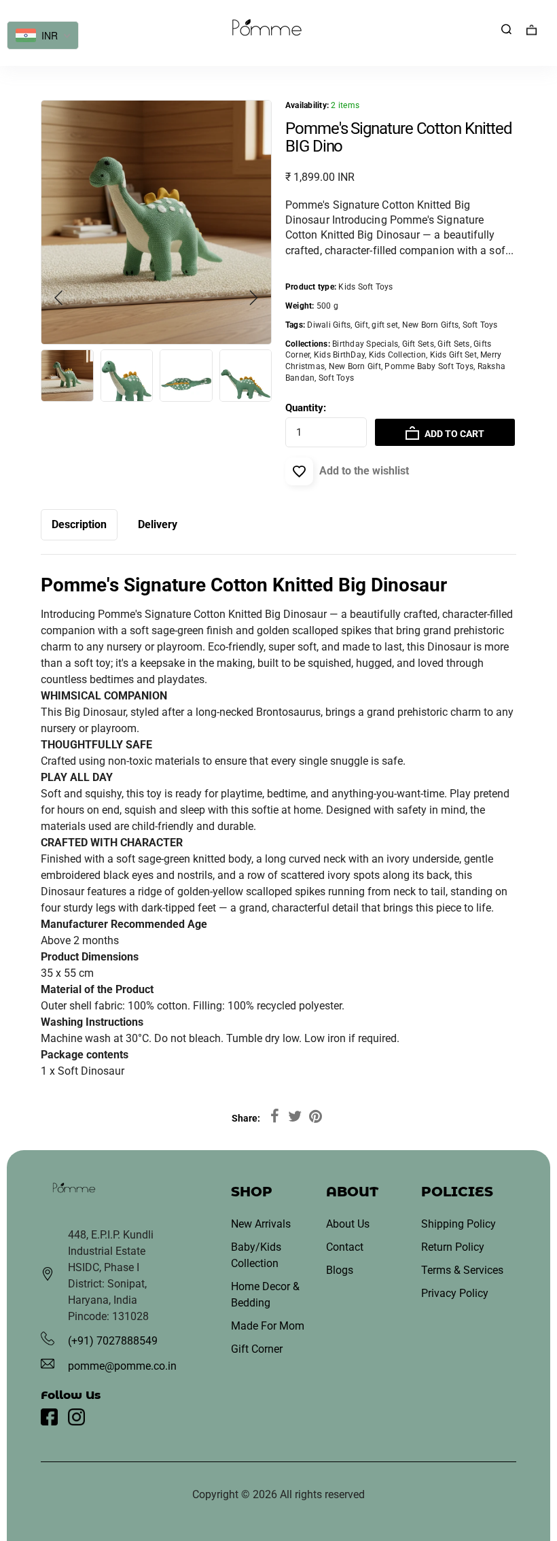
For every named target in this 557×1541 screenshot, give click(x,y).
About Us (348, 1223)
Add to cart (453, 433)
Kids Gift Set (453, 355)
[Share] (274, 1117)
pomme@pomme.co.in (122, 1366)
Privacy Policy (454, 1293)
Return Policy (452, 1247)
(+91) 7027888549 (113, 1340)
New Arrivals (261, 1223)
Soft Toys (336, 378)
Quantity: (305, 408)
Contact (344, 1247)
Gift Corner (257, 1349)
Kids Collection (398, 355)
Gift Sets (418, 344)
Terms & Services (462, 1270)
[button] (253, 297)
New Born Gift (355, 366)
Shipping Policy (458, 1223)
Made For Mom (267, 1325)
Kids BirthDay (339, 355)
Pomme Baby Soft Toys (428, 366)
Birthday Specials (365, 344)
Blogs (339, 1270)
